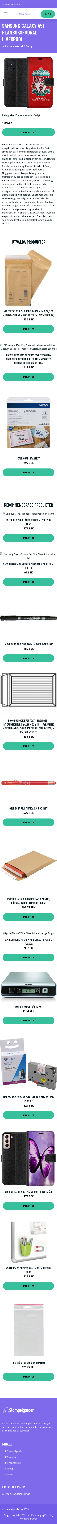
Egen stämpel (14, 1462)
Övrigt (29, 46)
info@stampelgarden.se (12, 4)
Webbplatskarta (28, 1518)
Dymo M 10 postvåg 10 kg (28, 1006)
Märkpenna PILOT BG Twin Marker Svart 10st (28, 644)
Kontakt (16, 1515)
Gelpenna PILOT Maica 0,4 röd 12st (28, 808)
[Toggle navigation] (6, 13)
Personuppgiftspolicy (42, 1515)
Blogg (10, 1468)
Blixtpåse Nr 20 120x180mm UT (28, 1362)
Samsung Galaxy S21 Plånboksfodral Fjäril (28, 1192)
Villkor (25, 1515)
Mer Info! (28, 132)
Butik (48, 14)
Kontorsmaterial (14, 46)
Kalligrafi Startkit (28, 458)
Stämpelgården (15, 1451)
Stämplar (12, 1457)
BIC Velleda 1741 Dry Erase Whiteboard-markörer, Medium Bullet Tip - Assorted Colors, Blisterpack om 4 (28, 359)
